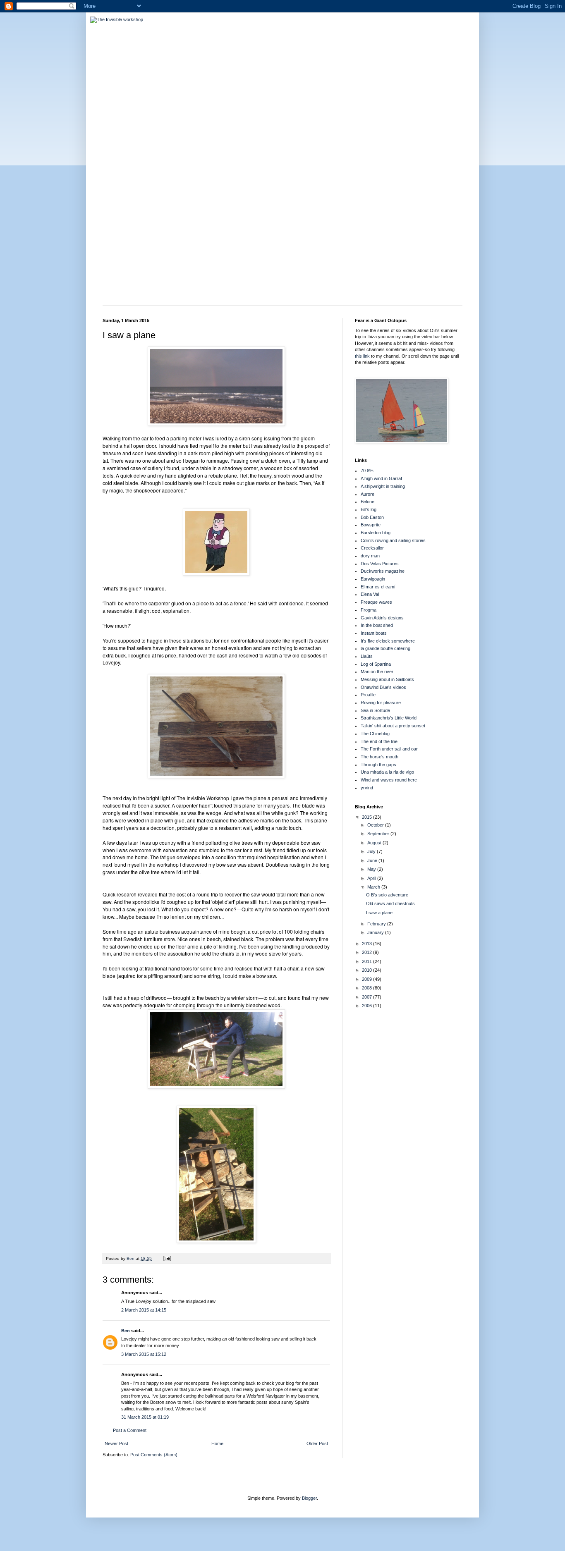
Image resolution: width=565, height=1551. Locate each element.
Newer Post (116, 1443)
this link (362, 356)
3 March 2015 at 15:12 (143, 1354)
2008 (367, 987)
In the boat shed (377, 625)
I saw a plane (379, 912)
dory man (370, 555)
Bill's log (368, 509)
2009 (367, 979)
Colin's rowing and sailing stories (393, 540)
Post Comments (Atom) (153, 1454)
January (376, 932)
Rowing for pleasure (381, 702)
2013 (367, 943)
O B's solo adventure (387, 894)
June (372, 860)
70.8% (367, 470)
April (372, 878)
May (372, 869)
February (377, 923)
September (378, 833)
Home (217, 1443)
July (372, 851)
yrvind (367, 787)
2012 (367, 952)
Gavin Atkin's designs (382, 617)
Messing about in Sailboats (387, 679)
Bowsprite (371, 524)
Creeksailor (372, 547)
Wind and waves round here (389, 779)
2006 (367, 1005)
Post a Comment (129, 1430)
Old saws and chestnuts (390, 903)
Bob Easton (372, 517)
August (375, 842)
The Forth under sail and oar (389, 748)
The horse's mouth (379, 756)
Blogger (309, 1498)
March (374, 886)
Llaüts (367, 656)
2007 (367, 996)
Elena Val (370, 594)
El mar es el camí (378, 586)
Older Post (317, 1443)
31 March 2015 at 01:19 (145, 1417)
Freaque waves (376, 602)
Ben (125, 1330)
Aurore (367, 494)
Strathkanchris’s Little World (389, 717)
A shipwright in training (383, 486)
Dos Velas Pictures (380, 563)
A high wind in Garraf (381, 478)
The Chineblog (375, 733)
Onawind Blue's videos (383, 687)
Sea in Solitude (375, 710)
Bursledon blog (375, 532)
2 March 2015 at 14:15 (143, 1309)
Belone (367, 501)
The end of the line (379, 741)
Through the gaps (378, 764)
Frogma (368, 609)
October (376, 824)
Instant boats (374, 633)
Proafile (368, 694)
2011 (367, 961)
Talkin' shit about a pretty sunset (393, 725)
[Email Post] (166, 1258)
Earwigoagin (373, 578)
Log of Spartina (376, 664)
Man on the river (377, 671)
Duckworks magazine (383, 571)
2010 (367, 970)
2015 (367, 817)
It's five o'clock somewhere (388, 640)
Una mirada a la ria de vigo (387, 772)
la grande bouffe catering (385, 648)
